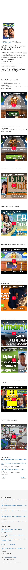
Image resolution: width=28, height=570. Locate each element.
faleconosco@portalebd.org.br (10, 557)
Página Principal (11, 11)
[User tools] (25, 53)
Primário (22, 11)
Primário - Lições (6, 42)
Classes (17, 11)
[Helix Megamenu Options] (7, 3)
